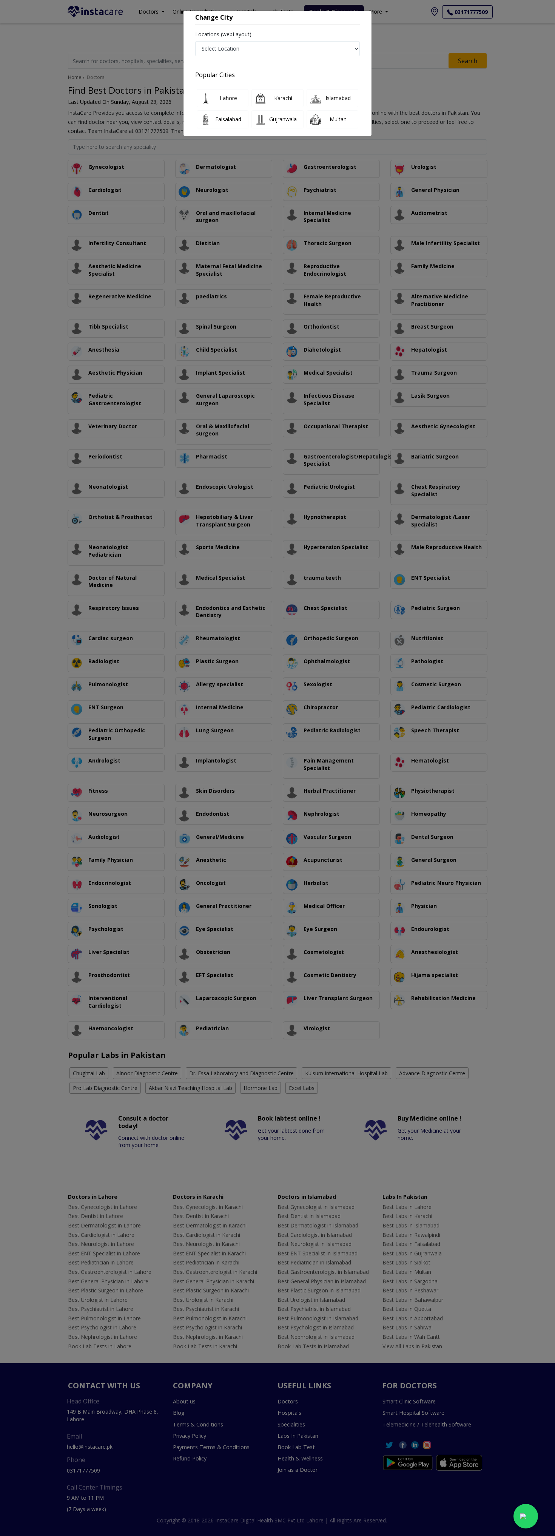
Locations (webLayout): (224, 34)
